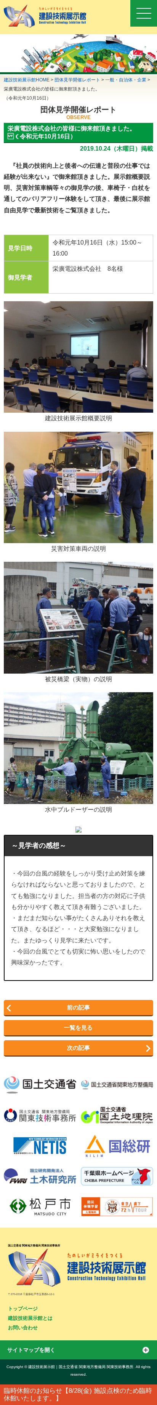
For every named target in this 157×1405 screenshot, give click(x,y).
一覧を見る (78, 1027)
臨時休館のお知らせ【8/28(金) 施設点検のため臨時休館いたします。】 (78, 1394)
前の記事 (78, 1007)
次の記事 (78, 1047)
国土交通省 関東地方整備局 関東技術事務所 (34, 1245)
